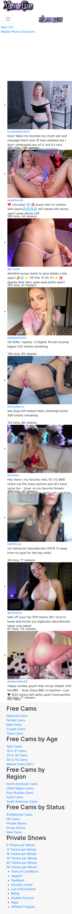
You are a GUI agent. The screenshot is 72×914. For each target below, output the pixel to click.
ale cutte (13, 269)
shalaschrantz (17, 337)
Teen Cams (14, 746)
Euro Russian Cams (19, 792)
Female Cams (15, 720)
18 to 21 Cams (16, 751)
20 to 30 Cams (17, 755)
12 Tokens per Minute (21, 849)
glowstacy (14, 612)
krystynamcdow (18, 131)
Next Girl (7, 27)
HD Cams (13, 819)
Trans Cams (14, 733)
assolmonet (15, 200)
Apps (14, 902)
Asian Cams (14, 797)
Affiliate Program (23, 906)
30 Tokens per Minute (21, 858)
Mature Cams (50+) (20, 764)
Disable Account (22, 898)
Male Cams (14, 724)
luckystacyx (15, 406)
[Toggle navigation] (8, 19)
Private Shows (16, 823)
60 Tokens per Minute (21, 862)
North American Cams (21, 784)
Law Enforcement (23, 889)
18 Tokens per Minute (21, 854)
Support (17, 876)
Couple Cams (15, 729)
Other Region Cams (20, 788)
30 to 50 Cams (17, 759)
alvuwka (13, 475)
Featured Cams (17, 716)
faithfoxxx (14, 544)
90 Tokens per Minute (21, 867)
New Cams (14, 832)
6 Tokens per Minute (20, 845)
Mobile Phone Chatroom (18, 31)
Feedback (18, 880)
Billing (15, 893)
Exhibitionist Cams (19, 814)
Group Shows (15, 828)
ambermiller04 (17, 681)
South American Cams (21, 801)
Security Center (22, 884)
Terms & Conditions (24, 871)
